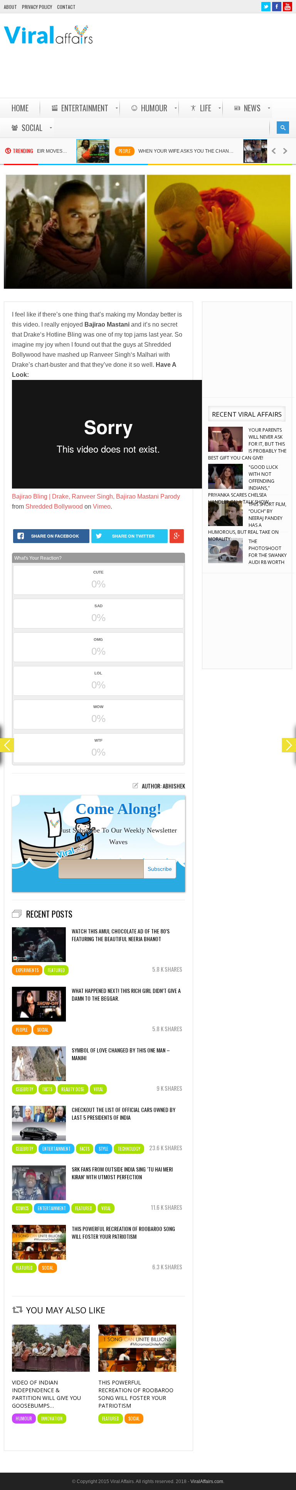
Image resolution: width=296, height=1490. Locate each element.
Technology (129, 1149)
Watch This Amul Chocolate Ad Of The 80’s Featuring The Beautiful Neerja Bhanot (121, 935)
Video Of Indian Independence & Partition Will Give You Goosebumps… (46, 1394)
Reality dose (72, 1089)
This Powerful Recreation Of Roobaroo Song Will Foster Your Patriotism (123, 1232)
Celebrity (24, 1089)
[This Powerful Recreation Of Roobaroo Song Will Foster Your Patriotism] (137, 1370)
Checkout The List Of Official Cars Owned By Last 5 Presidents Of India (123, 1113)
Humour (24, 1418)
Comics (22, 1208)
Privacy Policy (37, 6)
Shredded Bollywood (54, 506)
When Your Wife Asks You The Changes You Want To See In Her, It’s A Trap (166, 151)
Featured (56, 970)
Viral (98, 1089)
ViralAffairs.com (206, 1481)
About (10, 6)
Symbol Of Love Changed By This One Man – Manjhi (121, 1054)
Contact (66, 6)
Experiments (27, 970)
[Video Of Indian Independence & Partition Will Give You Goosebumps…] (51, 1370)
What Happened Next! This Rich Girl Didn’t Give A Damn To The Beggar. (126, 994)
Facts (47, 1089)
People (100, 151)
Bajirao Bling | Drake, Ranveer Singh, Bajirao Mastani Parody (96, 496)
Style (103, 1149)
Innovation (51, 1418)
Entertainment (56, 1149)
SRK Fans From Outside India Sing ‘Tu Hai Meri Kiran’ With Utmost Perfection (122, 1173)
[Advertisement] (152, 77)
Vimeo (102, 506)
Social (42, 1030)
